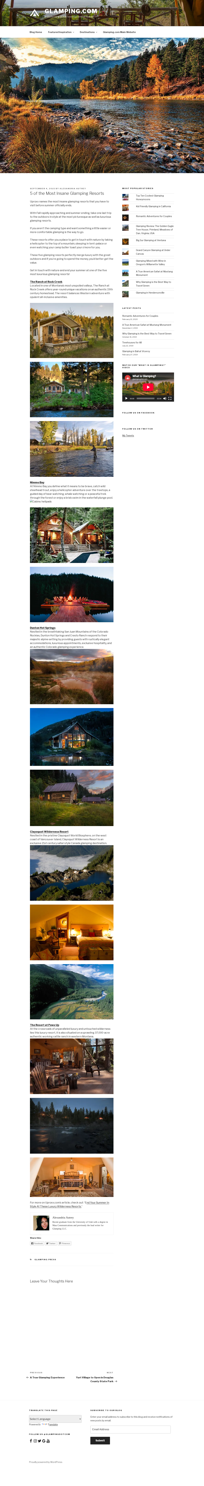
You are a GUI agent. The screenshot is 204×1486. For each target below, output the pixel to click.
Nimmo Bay (37, 482)
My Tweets (128, 435)
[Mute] (164, 398)
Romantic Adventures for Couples (154, 216)
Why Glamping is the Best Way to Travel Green (146, 333)
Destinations (87, 32)
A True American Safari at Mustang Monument (146, 324)
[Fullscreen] (169, 398)
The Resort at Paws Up (44, 1025)
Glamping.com (71, 11)
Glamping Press (45, 1259)
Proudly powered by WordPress (45, 1462)
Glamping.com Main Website (119, 32)
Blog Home (36, 32)
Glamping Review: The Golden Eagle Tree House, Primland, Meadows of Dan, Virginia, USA (155, 230)
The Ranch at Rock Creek (46, 281)
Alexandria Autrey (73, 188)
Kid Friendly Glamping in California (153, 206)
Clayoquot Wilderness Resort (49, 831)
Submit (100, 1440)
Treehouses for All (132, 342)
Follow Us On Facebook (138, 413)
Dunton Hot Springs (42, 627)
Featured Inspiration (60, 32)
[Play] (126, 398)
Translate (53, 1424)
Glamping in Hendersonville (150, 292)
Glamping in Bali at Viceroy (136, 351)
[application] (148, 387)
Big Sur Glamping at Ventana (151, 240)
